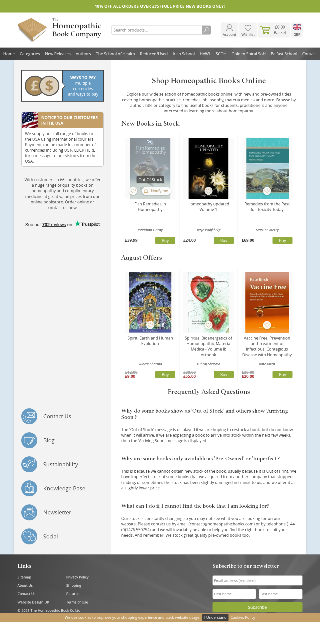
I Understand (215, 617)
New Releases (58, 54)
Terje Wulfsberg (208, 229)
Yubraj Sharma (150, 364)
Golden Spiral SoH (249, 54)
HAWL (205, 54)
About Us (25, 585)
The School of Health (115, 54)
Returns (73, 593)
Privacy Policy (77, 577)
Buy (165, 240)
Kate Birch (267, 364)
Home (9, 54)
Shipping (73, 585)
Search (206, 30)
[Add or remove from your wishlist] (133, 191)
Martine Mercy (267, 229)
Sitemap (24, 577)
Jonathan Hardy (150, 229)
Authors (83, 54)
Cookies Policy (242, 617)
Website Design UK (33, 602)
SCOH (221, 54)
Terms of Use (77, 602)
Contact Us (27, 593)
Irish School (184, 54)
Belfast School (284, 54)
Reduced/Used (154, 54)
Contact (309, 54)
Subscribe (257, 607)
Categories (30, 54)
